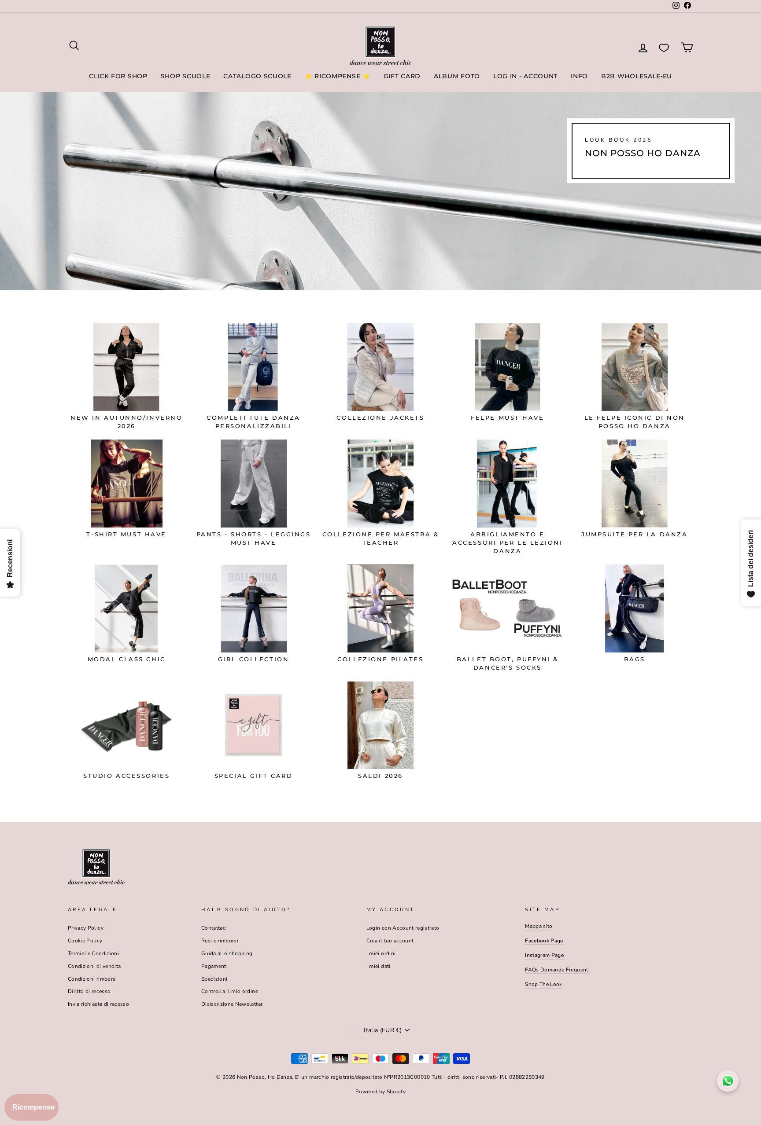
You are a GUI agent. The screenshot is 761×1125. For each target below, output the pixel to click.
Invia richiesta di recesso (98, 1004)
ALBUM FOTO (457, 76)
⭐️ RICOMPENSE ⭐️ (337, 76)
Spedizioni (214, 978)
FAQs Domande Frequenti (557, 969)
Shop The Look (543, 984)
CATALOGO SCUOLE (257, 76)
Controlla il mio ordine (229, 991)
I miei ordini (381, 953)
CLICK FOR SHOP (118, 76)
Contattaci (214, 927)
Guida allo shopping (227, 953)
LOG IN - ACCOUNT (525, 76)
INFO (579, 76)
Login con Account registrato (403, 927)
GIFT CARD (402, 76)
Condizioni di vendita (94, 966)
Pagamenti (214, 966)
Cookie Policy (85, 940)
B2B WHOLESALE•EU (636, 76)
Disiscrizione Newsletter (231, 1004)
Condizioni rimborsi (92, 978)
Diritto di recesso (89, 991)
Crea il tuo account (390, 940)
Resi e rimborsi (219, 940)
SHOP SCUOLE (186, 76)
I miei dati (378, 966)
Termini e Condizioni (93, 953)
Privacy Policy (85, 927)
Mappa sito (539, 926)
